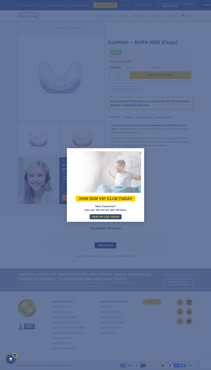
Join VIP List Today (105, 216)
